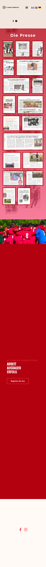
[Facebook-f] (13, 22)
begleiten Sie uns (18, 381)
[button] (27, 8)
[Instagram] (25, 529)
